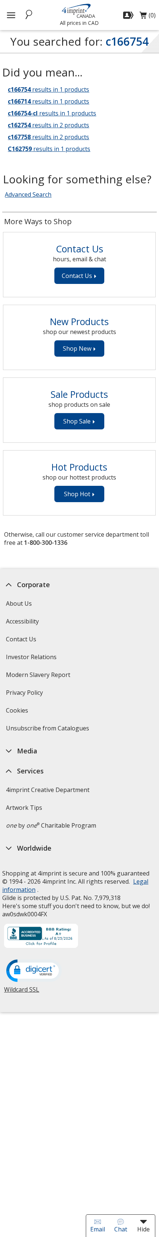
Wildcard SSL (21, 992)
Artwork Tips (24, 808)
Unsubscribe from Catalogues (48, 730)
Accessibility (22, 621)
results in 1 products (48, 89)
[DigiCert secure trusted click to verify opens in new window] (34, 971)
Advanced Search (28, 194)
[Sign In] (129, 15)
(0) (147, 17)
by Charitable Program (51, 825)
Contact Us (21, 639)
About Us (19, 603)
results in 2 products (48, 125)
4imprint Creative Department (47, 790)
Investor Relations (32, 659)
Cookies (18, 712)
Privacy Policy (25, 694)
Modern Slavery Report (39, 677)
